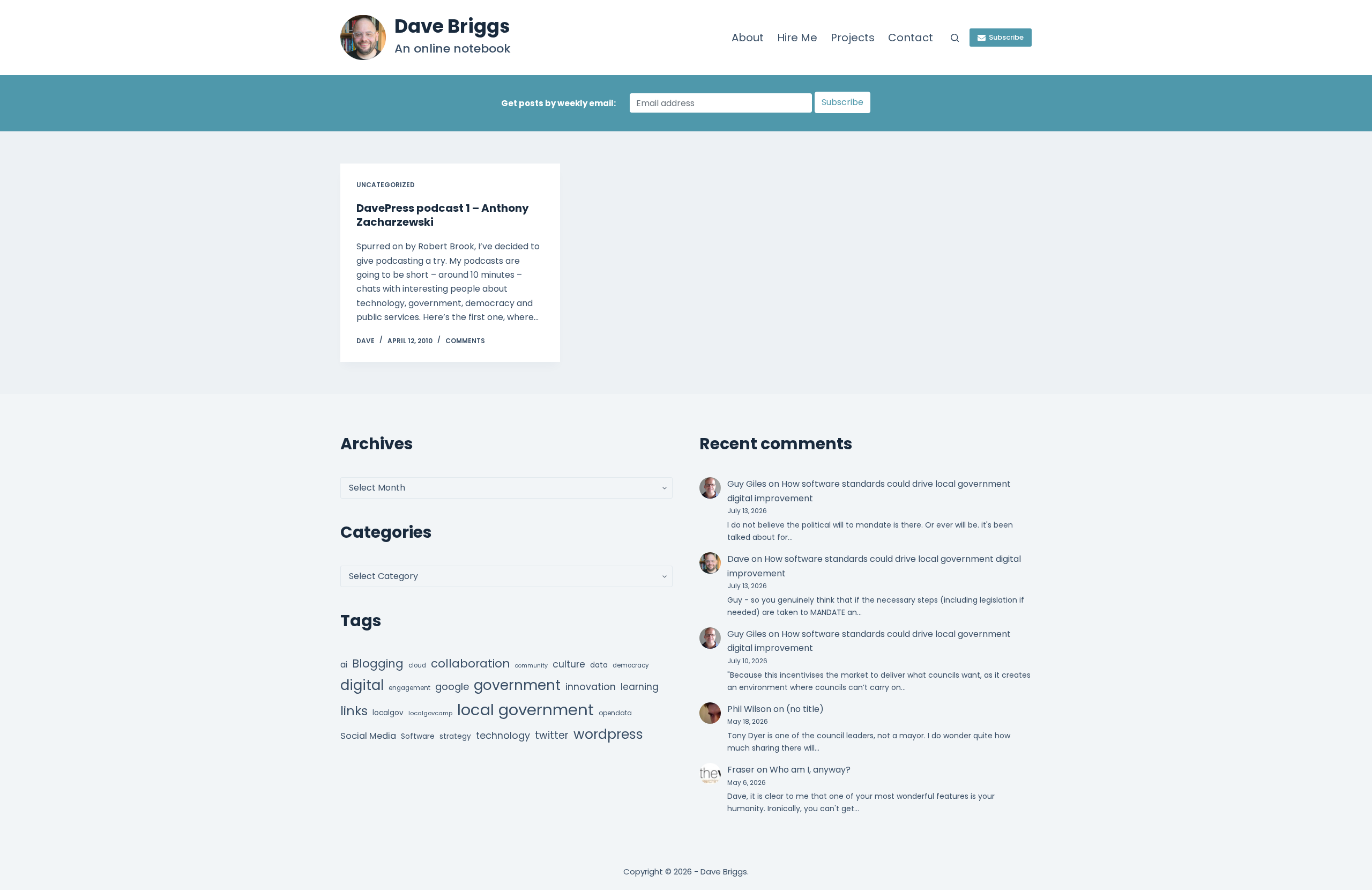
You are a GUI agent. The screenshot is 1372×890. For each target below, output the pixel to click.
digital (362, 685)
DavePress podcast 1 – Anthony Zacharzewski (442, 215)
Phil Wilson (749, 709)
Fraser (741, 769)
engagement (409, 688)
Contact (910, 37)
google (452, 686)
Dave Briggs (452, 26)
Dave (738, 559)
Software (418, 736)
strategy (455, 736)
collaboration (470, 663)
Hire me (797, 37)
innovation (590, 686)
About (748, 37)
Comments (465, 340)
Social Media (368, 736)
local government (525, 710)
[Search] (955, 38)
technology (503, 735)
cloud (417, 665)
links (354, 711)
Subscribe (1006, 37)
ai (343, 664)
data (599, 665)
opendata (615, 712)
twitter (552, 735)
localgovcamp (430, 713)
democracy (631, 665)
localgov (388, 713)
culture (569, 664)
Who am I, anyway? (810, 769)
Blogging (378, 663)
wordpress (608, 734)
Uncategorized (385, 184)
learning (640, 686)
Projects (853, 37)
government (517, 685)
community (531, 666)
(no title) (805, 709)
